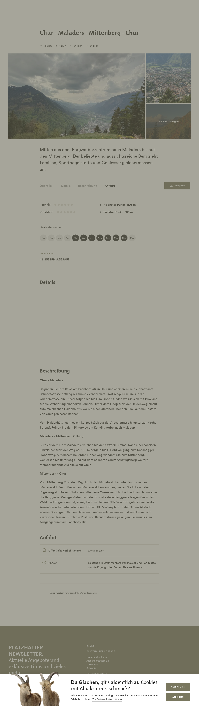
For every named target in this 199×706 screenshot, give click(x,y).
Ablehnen (178, 697)
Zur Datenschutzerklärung (107, 699)
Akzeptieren (178, 687)
